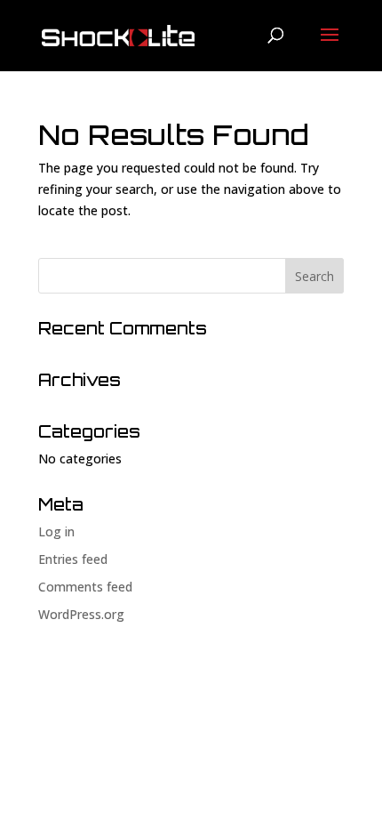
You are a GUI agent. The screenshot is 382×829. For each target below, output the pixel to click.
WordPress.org (81, 614)
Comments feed (85, 586)
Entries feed (72, 559)
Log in (56, 531)
